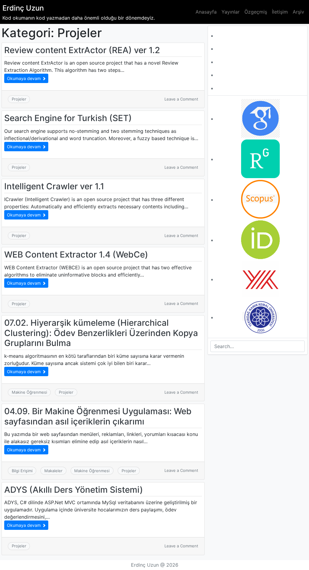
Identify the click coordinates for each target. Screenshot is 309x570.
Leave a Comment (181, 99)
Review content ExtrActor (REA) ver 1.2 (82, 50)
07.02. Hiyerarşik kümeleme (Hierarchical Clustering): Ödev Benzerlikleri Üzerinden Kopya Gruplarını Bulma (101, 333)
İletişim (280, 12)
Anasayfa (206, 12)
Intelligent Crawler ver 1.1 (54, 186)
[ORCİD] (260, 239)
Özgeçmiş (255, 12)
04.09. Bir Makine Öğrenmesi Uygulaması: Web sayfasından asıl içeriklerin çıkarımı (98, 416)
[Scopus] (260, 198)
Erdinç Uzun (23, 8)
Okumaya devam (24, 78)
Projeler (19, 99)
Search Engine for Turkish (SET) (68, 118)
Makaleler (53, 470)
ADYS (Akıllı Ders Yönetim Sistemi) (73, 490)
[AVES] (260, 316)
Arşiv (298, 12)
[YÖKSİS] (260, 278)
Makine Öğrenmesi (29, 392)
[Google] (260, 117)
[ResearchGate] (260, 158)
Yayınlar (230, 12)
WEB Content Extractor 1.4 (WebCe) (76, 254)
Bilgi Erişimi (22, 470)
